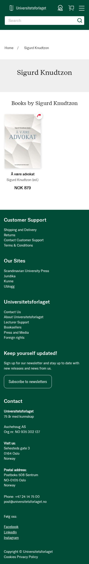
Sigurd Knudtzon (23, 180)
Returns (9, 235)
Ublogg (9, 286)
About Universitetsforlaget (23, 317)
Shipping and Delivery (20, 230)
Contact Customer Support (24, 240)
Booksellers (12, 327)
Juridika (10, 276)
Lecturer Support (16, 322)
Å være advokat (22, 174)
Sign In (60, 8)
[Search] (79, 20)
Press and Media (16, 333)
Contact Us (12, 312)
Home (9, 48)
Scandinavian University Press (26, 271)
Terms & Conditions (18, 245)
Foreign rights (14, 338)
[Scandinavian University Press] (28, 8)
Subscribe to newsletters (28, 381)
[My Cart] (71, 8)
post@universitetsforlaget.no (25, 502)
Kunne (8, 281)
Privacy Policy (27, 557)
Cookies (10, 557)
